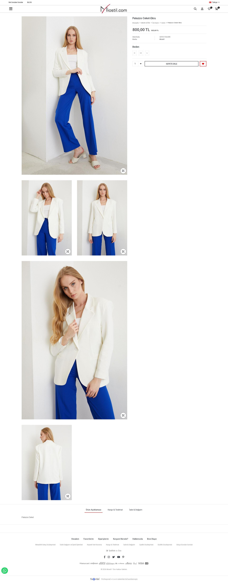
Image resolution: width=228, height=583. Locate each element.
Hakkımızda (137, 539)
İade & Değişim (129, 545)
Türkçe (215, 2)
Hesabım (75, 539)
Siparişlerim (103, 539)
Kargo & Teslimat (112, 545)
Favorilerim (89, 539)
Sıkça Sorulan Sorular (184, 545)
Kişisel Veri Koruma (94, 545)
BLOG (29, 2)
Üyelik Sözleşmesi (146, 545)
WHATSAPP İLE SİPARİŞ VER (4, 570)
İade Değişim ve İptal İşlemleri (71, 545)
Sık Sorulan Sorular (16, 2)
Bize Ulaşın (152, 539)
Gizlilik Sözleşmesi (165, 545)
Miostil (162, 39)
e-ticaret (114, 579)
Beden (135, 46)
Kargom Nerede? (120, 539)
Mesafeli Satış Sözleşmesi (45, 545)
